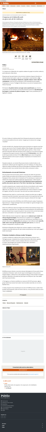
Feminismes (33, 5)
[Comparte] (15, 56)
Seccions (4, 423)
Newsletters (4, 404)
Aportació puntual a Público (8, 405)
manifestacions (19, 303)
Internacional (12, 5)
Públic (4, 8)
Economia (23, 5)
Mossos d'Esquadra (11, 303)
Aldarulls (26, 303)
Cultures (28, 5)
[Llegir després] (23, 56)
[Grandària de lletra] (26, 56)
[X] (5, 417)
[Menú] (1, 3)
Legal (3, 425)
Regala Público (5, 408)
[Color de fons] (30, 56)
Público (4, 65)
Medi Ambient (39, 5)
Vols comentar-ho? (23, 369)
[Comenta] (19, 56)
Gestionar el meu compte (7, 402)
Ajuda (3, 410)
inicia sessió (31, 374)
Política (3, 5)
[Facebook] (2, 417)
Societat (18, 5)
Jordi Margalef (8, 388)
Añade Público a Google (38, 62)
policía (4, 303)
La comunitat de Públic (7, 407)
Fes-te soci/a (5, 401)
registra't (36, 374)
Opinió (8, 5)
